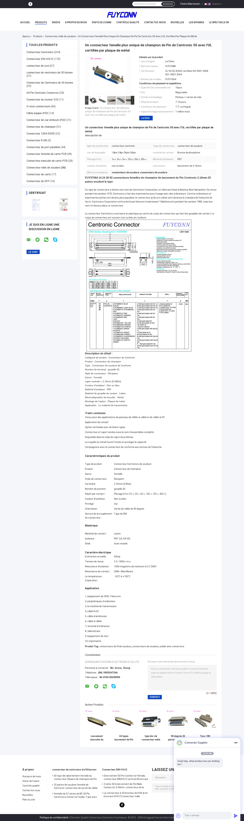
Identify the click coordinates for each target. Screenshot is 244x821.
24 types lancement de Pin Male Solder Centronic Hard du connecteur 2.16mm (123, 738)
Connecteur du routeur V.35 (42, 99)
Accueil (25, 22)
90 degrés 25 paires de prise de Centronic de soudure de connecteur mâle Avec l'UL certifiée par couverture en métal (178, 738)
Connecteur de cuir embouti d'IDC (46, 120)
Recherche (168, 4)
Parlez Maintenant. (190, 3)
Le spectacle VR (219, 22)
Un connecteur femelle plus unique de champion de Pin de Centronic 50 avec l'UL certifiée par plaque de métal (108, 111)
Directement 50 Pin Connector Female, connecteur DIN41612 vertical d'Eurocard (126, 777)
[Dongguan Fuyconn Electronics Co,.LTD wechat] (48, 240)
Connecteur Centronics (40, 52)
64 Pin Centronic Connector (43, 92)
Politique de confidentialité (54, 817)
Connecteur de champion (41, 126)
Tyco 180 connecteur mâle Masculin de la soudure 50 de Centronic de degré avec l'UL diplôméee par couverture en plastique (205, 738)
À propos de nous (76, 22)
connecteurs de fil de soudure (115, 646)
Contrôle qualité (127, 22)
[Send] (235, 815)
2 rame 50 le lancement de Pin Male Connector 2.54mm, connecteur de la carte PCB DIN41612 (124, 786)
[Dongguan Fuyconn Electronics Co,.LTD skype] (57, 239)
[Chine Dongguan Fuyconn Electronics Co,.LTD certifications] (36, 204)
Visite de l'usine (101, 22)
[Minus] (236, 743)
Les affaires (196, 22)
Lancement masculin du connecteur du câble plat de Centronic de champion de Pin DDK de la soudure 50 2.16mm (97, 738)
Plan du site (28, 799)
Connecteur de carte (39, 174)
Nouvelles (177, 22)
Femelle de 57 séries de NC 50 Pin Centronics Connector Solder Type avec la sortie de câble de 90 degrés (75, 795)
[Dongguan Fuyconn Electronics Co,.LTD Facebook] (30, 4)
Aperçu (26, 36)
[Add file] (178, 815)
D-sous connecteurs (38, 106)
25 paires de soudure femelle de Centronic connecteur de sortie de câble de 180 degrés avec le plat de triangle (75, 786)
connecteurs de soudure (145, 646)
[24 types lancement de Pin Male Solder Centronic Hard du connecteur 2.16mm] (123, 721)
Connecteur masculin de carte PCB (47, 160)
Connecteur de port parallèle (43, 147)
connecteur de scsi (38, 65)
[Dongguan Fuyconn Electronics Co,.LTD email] (31, 240)
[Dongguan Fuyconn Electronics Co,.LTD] (122, 15)
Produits (41, 22)
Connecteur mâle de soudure (60, 36)
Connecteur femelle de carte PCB (46, 154)
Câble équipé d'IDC (38, 113)
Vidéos (56, 22)
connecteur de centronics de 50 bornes (50, 72)
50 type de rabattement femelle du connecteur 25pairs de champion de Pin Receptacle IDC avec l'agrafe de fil (75, 777)
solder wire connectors (172, 646)
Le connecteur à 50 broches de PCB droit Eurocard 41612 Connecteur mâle (126, 795)
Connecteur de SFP (38, 181)
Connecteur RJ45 (37, 140)
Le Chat (145, 118)
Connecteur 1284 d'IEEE (41, 133)
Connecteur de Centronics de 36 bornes (50, 82)
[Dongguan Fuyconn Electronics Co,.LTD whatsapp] (39, 240)
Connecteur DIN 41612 (40, 59)
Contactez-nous (155, 22)
